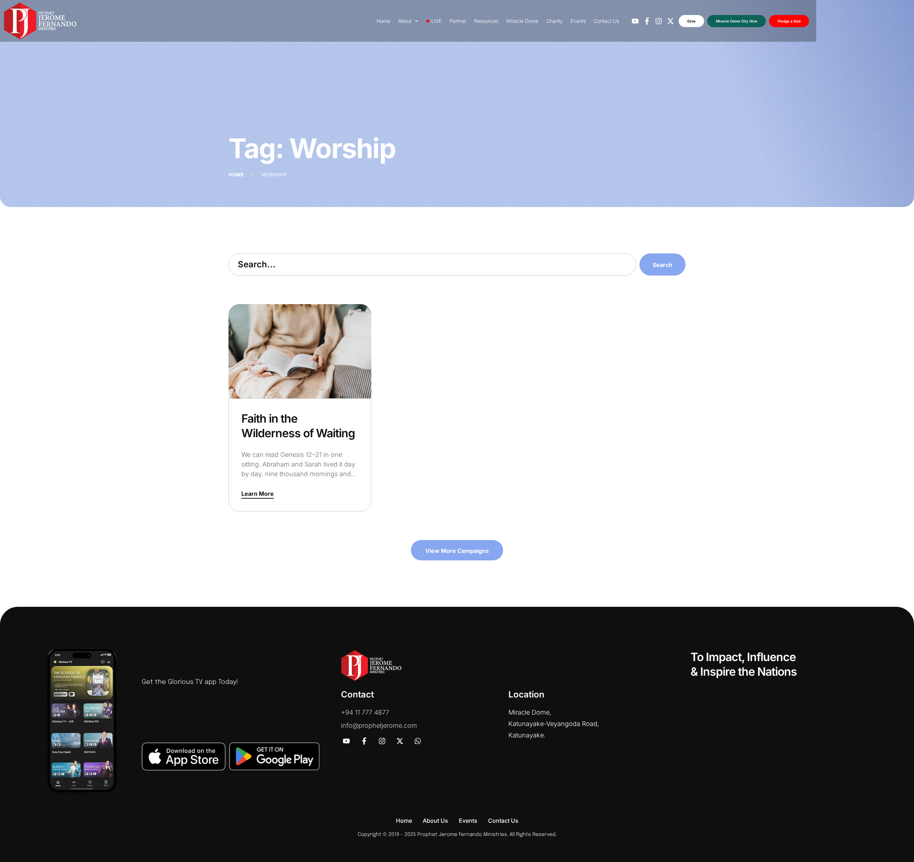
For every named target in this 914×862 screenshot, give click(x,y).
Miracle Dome (522, 21)
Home (383, 21)
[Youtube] (635, 21)
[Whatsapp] (417, 741)
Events (578, 21)
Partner (458, 21)
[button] (257, 494)
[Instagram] (659, 21)
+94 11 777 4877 (365, 712)
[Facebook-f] (647, 21)
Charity (554, 21)
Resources (486, 21)
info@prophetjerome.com (379, 725)
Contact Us (606, 21)
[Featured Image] (299, 351)
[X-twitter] (671, 21)
